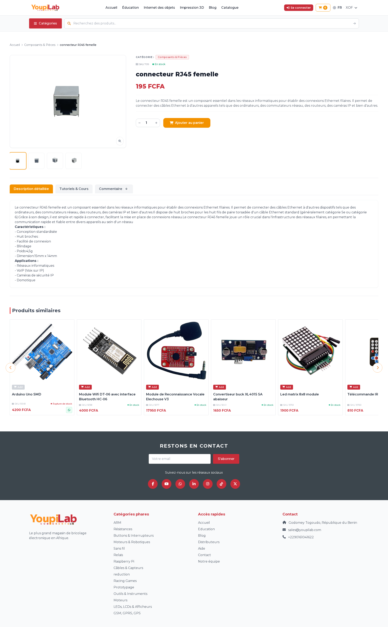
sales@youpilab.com (304, 530)
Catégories (48, 23)
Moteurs (120, 600)
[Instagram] (208, 484)
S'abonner (226, 459)
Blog (212, 7)
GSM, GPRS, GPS (127, 613)
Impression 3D (192, 7)
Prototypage (124, 587)
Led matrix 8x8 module (299, 394)
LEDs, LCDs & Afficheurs (133, 607)
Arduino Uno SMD (26, 394)
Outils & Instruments (130, 594)
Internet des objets (159, 7)
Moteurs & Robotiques (132, 542)
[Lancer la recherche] (354, 23)
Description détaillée (31, 189)
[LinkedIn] (194, 484)
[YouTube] (166, 484)
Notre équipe (209, 561)
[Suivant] (377, 368)
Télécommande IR (362, 394)
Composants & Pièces (39, 45)
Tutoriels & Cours (74, 189)
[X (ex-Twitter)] (235, 484)
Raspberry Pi (124, 561)
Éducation (130, 7)
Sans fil (119, 548)
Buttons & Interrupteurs (134, 535)
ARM (117, 523)
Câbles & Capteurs (128, 568)
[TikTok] (221, 484)
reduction (122, 574)
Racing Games (125, 581)
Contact (204, 555)
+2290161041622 (301, 537)
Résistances (123, 529)
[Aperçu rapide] (69, 325)
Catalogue (229, 7)
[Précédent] (10, 368)
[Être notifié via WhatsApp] (69, 410)
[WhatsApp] (180, 484)
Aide (201, 548)
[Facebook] (153, 484)
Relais (118, 555)
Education (206, 529)
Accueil (111, 7)
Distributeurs (208, 542)
